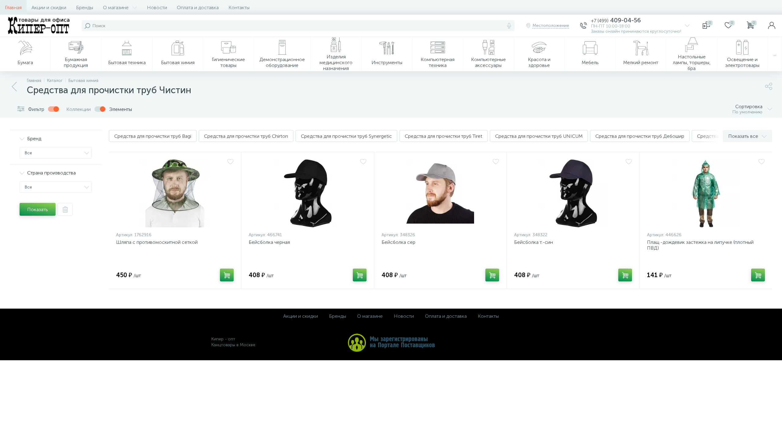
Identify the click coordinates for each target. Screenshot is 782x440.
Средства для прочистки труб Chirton (246, 136)
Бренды (84, 7)
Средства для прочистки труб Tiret (443, 136)
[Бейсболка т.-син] (573, 193)
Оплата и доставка (198, 7)
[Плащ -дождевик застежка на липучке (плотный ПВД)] (706, 193)
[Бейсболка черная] (307, 193)
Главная (13, 7)
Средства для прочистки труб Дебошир (639, 136)
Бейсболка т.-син (533, 242)
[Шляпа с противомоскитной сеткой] (175, 193)
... (774, 54)
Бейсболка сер (398, 242)
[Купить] (227, 275)
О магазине (116, 7)
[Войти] (771, 26)
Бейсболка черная (269, 242)
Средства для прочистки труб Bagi (152, 136)
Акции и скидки (48, 7)
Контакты (239, 7)
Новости (157, 7)
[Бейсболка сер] (440, 193)
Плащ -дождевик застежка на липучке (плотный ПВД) (700, 245)
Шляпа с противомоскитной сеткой (157, 242)
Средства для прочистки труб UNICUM (539, 136)
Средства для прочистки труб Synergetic (346, 136)
